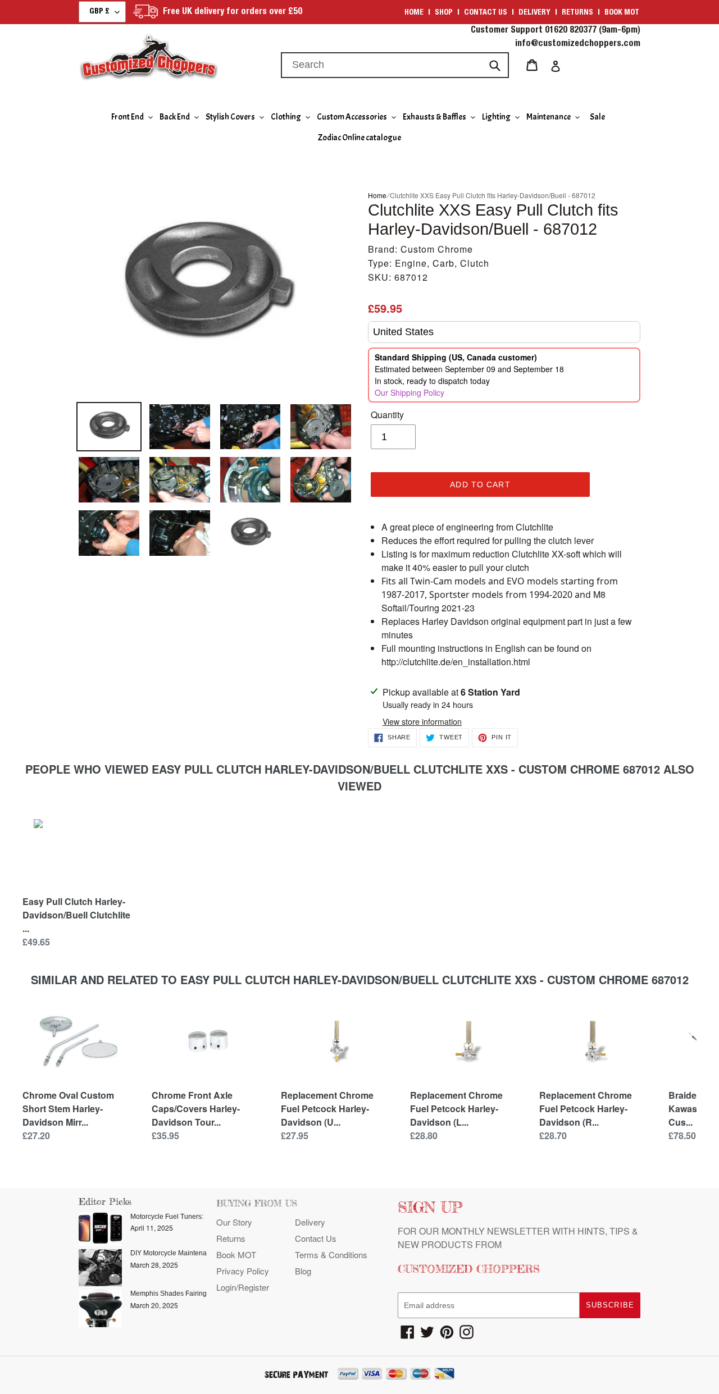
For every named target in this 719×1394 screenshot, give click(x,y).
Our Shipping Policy (409, 392)
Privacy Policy (242, 1271)
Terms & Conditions (331, 1254)
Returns (577, 13)
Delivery (534, 13)
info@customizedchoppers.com (577, 44)
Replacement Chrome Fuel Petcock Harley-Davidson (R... (585, 1108)
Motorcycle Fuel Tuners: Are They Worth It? (195, 1217)
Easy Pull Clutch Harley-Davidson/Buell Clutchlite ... (76, 915)
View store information (422, 721)
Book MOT (621, 13)
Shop (444, 13)
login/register (242, 1287)
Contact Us (315, 1238)
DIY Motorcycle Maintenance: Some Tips (192, 1253)
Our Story (234, 1222)
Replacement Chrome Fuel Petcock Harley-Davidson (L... (456, 1108)
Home (414, 13)
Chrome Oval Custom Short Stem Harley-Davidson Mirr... (68, 1108)
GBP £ (99, 12)
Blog (303, 1271)
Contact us (485, 13)
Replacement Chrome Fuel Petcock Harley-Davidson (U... (327, 1108)
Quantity (387, 414)
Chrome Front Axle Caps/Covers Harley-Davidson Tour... (196, 1108)
